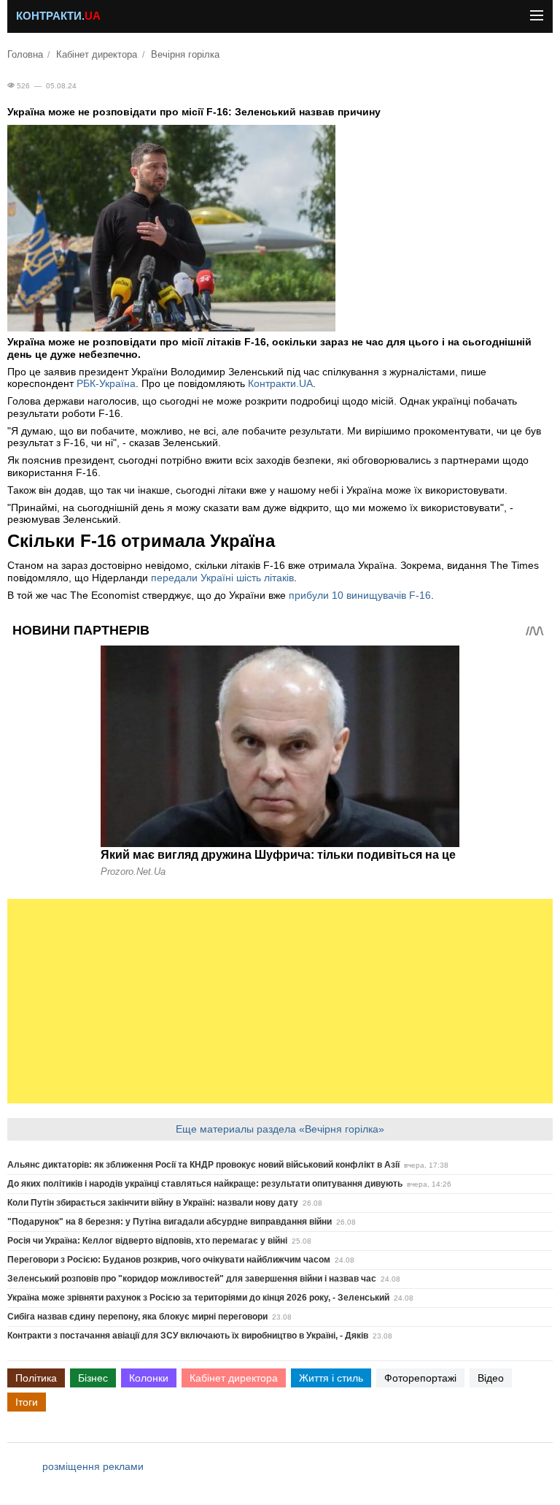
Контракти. (58, 16)
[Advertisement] (280, 1001)
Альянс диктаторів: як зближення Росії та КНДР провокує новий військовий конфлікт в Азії (203, 1165)
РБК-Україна (106, 383)
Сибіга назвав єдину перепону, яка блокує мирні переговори (137, 1316)
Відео (491, 1378)
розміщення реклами (93, 1466)
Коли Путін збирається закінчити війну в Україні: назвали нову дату (152, 1203)
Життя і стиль (331, 1378)
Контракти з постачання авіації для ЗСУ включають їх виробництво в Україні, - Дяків (187, 1335)
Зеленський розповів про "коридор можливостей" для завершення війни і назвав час (191, 1279)
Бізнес (93, 1378)
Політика (36, 1378)
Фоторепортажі (420, 1378)
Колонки (148, 1378)
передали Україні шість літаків (222, 577)
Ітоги (26, 1402)
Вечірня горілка (185, 55)
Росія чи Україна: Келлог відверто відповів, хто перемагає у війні (147, 1241)
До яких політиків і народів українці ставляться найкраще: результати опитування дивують (204, 1184)
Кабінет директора (96, 55)
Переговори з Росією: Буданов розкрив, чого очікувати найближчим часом (168, 1260)
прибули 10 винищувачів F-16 (360, 595)
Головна (25, 55)
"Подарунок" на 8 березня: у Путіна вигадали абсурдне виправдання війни (169, 1222)
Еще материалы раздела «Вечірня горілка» (280, 1129)
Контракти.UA (280, 383)
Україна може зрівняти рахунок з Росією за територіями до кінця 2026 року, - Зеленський (198, 1298)
